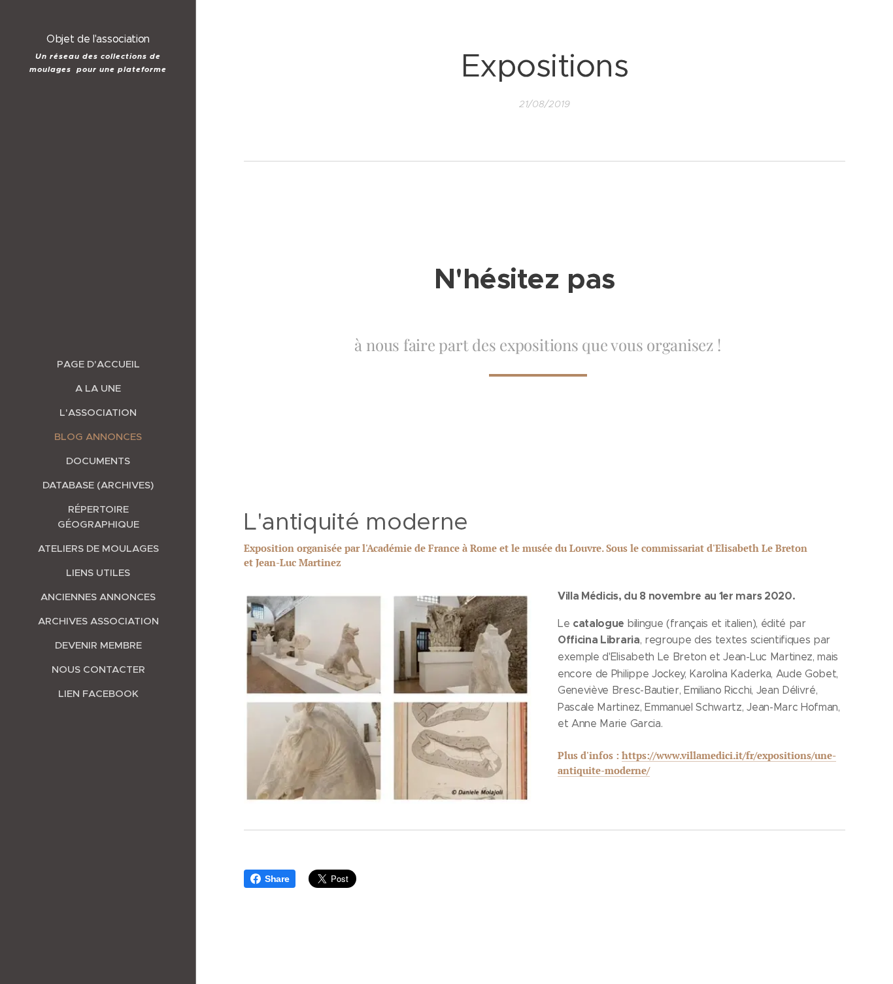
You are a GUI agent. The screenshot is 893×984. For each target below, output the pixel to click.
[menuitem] (98, 363)
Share (277, 879)
